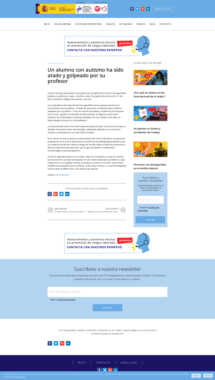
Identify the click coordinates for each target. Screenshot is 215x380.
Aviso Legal (129, 362)
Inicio (47, 24)
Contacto (165, 24)
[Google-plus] (143, 9)
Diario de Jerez (62, 174)
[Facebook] (132, 9)
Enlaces (110, 24)
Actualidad (125, 24)
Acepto (196, 375)
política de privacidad (66, 299)
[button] (162, 9)
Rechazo (208, 375)
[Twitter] (137, 9)
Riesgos (141, 24)
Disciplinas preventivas (88, 24)
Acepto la (62, 299)
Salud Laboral (62, 24)
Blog (152, 24)
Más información (18, 377)
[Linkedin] (148, 9)
